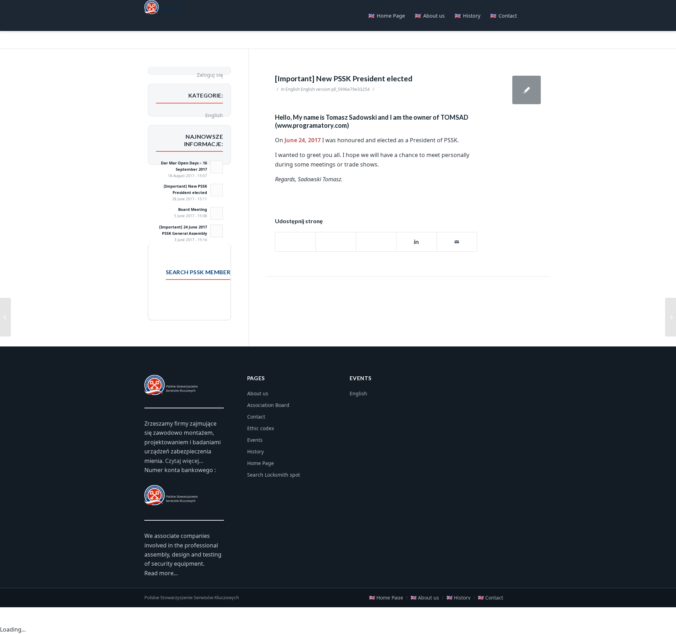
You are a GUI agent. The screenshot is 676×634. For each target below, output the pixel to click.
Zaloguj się (210, 74)
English (293, 89)
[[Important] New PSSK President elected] (526, 90)
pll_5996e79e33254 (350, 89)
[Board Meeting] (5, 317)
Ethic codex (260, 428)
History (255, 451)
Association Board (268, 405)
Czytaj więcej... (184, 461)
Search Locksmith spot (273, 474)
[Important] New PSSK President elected (343, 78)
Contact (256, 416)
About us (257, 393)
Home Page (260, 463)
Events (255, 440)
